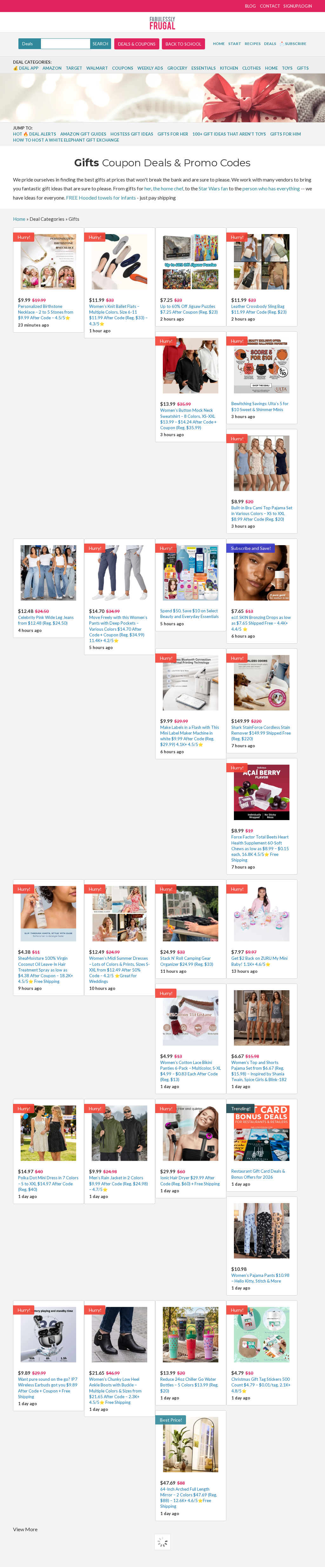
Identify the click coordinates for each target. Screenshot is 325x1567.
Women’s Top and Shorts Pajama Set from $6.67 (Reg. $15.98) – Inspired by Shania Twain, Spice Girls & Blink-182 (259, 1067)
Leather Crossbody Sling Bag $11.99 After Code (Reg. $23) (259, 306)
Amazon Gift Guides (83, 134)
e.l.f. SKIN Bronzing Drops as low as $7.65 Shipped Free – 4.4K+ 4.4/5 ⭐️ (261, 619)
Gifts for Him (285, 134)
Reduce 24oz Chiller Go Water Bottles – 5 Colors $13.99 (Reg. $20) (189, 1381)
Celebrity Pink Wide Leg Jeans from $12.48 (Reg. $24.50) (46, 617)
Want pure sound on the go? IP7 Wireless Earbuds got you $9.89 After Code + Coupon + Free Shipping (47, 1384)
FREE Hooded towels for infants (101, 197)
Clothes (251, 68)
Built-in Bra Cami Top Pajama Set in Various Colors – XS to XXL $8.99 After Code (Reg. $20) (261, 510)
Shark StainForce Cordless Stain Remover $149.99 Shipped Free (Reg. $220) (261, 729)
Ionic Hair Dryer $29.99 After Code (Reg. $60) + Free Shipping (190, 1177)
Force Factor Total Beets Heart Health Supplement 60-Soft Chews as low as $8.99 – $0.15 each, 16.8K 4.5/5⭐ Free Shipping (260, 845)
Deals (270, 43)
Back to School (183, 44)
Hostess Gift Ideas (131, 134)
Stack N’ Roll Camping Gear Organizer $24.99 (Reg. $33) (186, 957)
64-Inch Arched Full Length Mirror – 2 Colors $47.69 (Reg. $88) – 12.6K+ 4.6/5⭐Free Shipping (188, 1494)
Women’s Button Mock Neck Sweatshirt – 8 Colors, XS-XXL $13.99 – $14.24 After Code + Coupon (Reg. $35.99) (188, 415)
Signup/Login (297, 6)
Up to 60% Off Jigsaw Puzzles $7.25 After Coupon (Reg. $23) (189, 306)
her (147, 188)
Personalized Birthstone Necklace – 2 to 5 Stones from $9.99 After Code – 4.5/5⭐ (45, 308)
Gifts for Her (172, 134)
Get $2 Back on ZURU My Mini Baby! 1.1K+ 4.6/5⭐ (259, 957)
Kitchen (229, 68)
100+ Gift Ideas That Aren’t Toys (229, 134)
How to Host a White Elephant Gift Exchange (66, 140)
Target (74, 68)
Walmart (97, 68)
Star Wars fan (213, 188)
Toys (287, 68)
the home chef (168, 188)
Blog (250, 6)
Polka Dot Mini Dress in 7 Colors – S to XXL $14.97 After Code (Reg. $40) (48, 1180)
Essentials (203, 68)
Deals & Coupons (137, 44)
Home (219, 43)
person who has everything (271, 188)
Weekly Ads (150, 68)
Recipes (253, 43)
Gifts (303, 68)
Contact (270, 6)
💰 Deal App (25, 68)
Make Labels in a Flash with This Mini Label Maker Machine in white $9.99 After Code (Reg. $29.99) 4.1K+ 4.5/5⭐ (189, 732)
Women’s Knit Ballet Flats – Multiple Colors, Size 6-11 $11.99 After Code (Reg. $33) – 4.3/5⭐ (118, 311)
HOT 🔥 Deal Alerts (34, 134)
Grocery (177, 68)
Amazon (52, 68)
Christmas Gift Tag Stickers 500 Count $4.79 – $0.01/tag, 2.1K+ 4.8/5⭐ (260, 1381)
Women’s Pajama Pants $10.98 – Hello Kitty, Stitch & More (260, 1275)
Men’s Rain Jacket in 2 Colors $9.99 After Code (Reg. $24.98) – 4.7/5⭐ (118, 1180)
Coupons (122, 68)
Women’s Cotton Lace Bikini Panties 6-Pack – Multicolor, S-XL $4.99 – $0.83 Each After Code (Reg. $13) (190, 1067)
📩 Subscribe (293, 43)
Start (234, 43)
